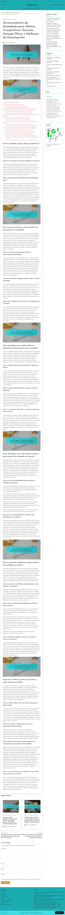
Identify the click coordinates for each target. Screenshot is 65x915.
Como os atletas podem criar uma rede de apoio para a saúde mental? (18, 134)
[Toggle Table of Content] (37, 103)
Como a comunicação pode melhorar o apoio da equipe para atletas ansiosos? (20, 120)
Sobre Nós (36, 8)
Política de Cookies (5, 904)
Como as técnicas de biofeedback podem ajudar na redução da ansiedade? (19, 124)
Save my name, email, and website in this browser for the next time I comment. (21, 879)
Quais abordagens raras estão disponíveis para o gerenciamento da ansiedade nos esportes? (20, 122)
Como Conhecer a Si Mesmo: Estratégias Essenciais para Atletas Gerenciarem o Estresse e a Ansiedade (47, 907)
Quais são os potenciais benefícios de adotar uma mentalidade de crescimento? (20, 125)
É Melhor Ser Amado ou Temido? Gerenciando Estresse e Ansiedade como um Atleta (54, 25)
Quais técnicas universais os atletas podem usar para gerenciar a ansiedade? (20, 108)
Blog (2, 898)
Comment (4, 848)
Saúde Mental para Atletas (9, 19)
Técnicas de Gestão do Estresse (54, 82)
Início (4, 4)
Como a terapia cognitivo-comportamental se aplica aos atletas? (18, 117)
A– (5, 1)
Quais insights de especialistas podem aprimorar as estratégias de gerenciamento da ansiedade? (22, 138)
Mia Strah (13, 42)
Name (3, 863)
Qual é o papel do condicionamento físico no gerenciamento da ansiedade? (19, 110)
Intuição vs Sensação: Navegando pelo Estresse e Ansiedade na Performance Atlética (48, 892)
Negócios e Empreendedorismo (54, 64)
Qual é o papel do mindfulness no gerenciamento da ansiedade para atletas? (20, 127)
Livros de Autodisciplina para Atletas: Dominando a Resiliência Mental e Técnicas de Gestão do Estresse (49, 900)
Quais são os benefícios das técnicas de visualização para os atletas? (18, 113)
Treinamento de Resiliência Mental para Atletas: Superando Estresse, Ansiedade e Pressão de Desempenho (10, 820)
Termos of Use (4, 902)
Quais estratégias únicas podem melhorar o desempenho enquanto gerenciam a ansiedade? (21, 115)
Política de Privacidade (6, 900)
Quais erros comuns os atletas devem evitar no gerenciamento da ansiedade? (20, 135)
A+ (3, 1)
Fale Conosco (29, 8)
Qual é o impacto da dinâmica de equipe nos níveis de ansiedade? (17, 118)
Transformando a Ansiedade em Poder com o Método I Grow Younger (53, 20)
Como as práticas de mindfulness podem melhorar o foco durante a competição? (21, 128)
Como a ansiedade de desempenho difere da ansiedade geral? (17, 107)
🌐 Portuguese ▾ (59, 912)
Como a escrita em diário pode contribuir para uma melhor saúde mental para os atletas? (21, 139)
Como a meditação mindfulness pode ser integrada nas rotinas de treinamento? (20, 131)
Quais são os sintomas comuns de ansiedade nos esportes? (16, 106)
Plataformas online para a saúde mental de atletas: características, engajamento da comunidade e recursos (47, 903)
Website (3, 874)
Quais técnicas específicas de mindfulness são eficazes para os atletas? (19, 130)
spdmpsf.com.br (32, 5)
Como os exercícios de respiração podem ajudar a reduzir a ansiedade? (19, 111)
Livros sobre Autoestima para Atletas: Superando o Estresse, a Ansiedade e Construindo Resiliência (49, 896)
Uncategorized (50, 86)
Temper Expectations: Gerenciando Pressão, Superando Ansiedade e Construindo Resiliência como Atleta (53, 45)
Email (2, 868)
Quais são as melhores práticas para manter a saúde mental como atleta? (19, 132)
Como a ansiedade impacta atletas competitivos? (14, 104)
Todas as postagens (57, 4)
